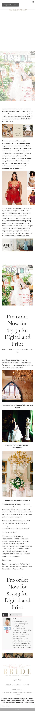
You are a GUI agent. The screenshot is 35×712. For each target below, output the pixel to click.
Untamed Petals (18, 569)
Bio (6, 615)
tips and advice (14, 166)
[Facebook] (7, 628)
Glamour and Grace (9, 213)
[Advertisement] (17, 32)
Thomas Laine (22, 566)
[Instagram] (10, 628)
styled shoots (18, 168)
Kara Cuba (19, 554)
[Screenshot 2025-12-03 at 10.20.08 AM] (17, 657)
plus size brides (26, 158)
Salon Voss (6, 551)
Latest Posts (16, 615)
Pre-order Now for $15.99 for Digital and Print (17, 330)
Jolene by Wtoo (13, 564)
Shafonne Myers (18, 619)
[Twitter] (5, 628)
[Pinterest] (7, 631)
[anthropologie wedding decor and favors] (17, 137)
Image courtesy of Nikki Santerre (17, 500)
